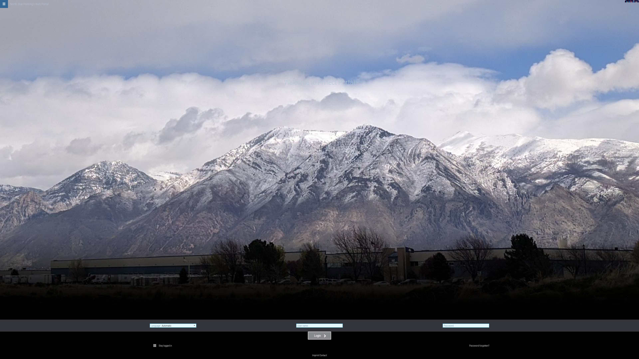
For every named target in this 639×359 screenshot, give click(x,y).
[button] (4, 4)
